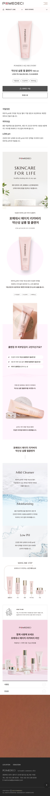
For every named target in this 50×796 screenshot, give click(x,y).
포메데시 (13, 3)
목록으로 (25, 95)
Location (6, 765)
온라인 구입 (26, 89)
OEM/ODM (17, 765)
